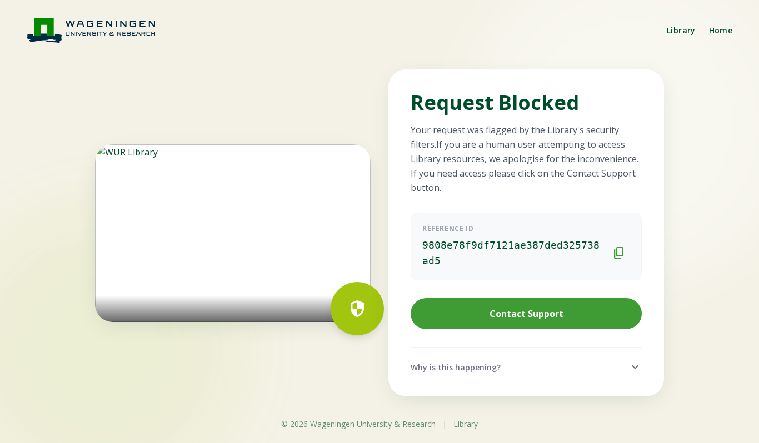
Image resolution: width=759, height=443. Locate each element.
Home (720, 30)
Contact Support (526, 314)
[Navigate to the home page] (98, 30)
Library (681, 30)
